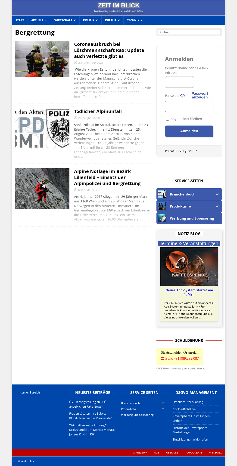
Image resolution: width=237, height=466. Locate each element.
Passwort (172, 95)
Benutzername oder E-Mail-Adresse (186, 70)
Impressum (140, 452)
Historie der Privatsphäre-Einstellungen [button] (190, 430)
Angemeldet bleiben (186, 118)
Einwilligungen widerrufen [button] (190, 439)
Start (20, 20)
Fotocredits (193, 452)
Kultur (110, 20)
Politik (88, 20)
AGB (156, 452)
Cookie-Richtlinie (184, 409)
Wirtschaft (63, 20)
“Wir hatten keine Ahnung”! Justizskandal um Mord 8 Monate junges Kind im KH (92, 429)
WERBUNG (215, 452)
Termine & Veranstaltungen (189, 243)
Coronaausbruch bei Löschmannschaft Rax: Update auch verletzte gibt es (109, 50)
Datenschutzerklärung (188, 402)
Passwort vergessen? (181, 150)
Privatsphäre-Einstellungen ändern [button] (191, 418)
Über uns (172, 452)
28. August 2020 (89, 118)
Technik (133, 20)
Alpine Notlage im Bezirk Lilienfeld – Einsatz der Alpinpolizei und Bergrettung (107, 177)
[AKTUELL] (42, 59)
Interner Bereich (29, 392)
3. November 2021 (90, 62)
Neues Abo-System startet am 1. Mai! (189, 292)
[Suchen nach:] (189, 32)
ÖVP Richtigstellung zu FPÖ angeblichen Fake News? (87, 404)
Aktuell (37, 20)
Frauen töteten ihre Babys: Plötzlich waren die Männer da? (90, 415)
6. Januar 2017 (87, 190)
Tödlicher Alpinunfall (98, 111)
